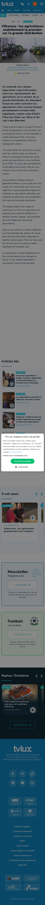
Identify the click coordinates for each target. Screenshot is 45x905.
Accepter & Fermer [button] (22, 461)
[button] (22, 456)
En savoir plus (16, 452)
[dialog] (22, 452)
